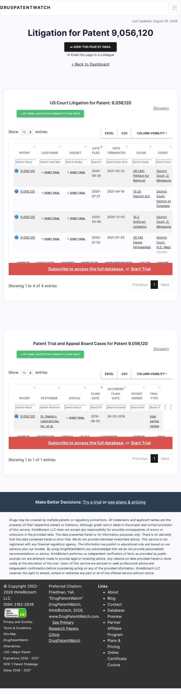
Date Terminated (116, 151)
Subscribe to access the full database (85, 268)
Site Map (10, 634)
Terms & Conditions (17, 628)
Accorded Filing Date (115, 393)
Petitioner (49, 398)
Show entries (27, 131)
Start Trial (141, 268)
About (112, 592)
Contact (114, 604)
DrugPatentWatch (25, 7)
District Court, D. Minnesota (163, 175)
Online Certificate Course (117, 658)
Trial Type (154, 396)
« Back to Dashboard (90, 64)
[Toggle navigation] (175, 7)
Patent (24, 153)
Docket (75, 153)
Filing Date (95, 396)
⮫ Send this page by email (90, 47)
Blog (111, 598)
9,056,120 (28, 171)
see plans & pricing (127, 502)
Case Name (49, 153)
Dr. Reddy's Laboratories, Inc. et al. (50, 421)
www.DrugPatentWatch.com (74, 616)
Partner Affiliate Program (115, 628)
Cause (141, 153)
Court (163, 153)
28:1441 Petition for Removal (141, 175)
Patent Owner (136, 396)
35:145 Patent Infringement (142, 242)
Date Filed (96, 151)
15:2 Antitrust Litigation (139, 221)
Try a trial (92, 502)
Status (74, 398)
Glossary (161, 108)
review (154, 421)
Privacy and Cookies (18, 622)
